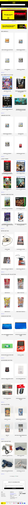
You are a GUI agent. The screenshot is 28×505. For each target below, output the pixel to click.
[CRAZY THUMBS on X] (19, 493)
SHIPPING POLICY (3, 495)
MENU (3, 6)
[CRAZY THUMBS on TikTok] (19, 495)
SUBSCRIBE (14, 488)
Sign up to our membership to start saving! (14, 0)
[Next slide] (16, 21)
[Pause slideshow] (26, 21)
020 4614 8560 (12, 494)
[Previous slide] (12, 21)
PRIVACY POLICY (3, 493)
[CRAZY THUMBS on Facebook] (20, 493)
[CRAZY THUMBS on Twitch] (25, 493)
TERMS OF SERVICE (3, 496)
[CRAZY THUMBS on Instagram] (21, 493)
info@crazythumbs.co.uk (13, 493)
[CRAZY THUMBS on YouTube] (24, 493)
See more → (2, 72)
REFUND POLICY (3, 494)
